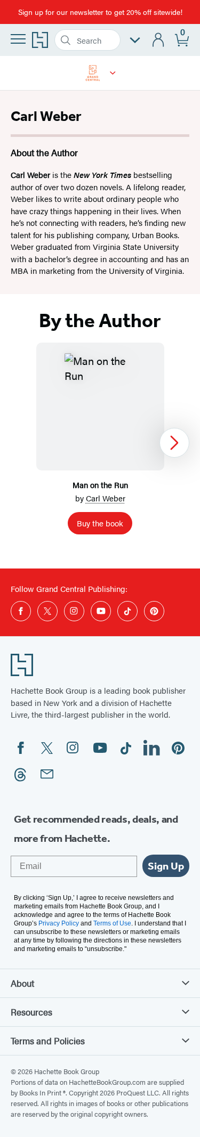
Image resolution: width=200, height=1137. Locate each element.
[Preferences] (135, 40)
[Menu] (18, 39)
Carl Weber (105, 497)
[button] (113, 73)
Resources (31, 1011)
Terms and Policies (48, 1040)
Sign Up (166, 865)
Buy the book (100, 523)
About (22, 983)
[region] (100, 443)
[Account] (158, 40)
